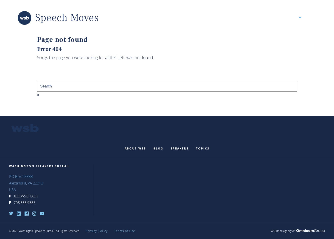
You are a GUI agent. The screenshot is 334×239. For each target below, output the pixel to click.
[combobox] (167, 86)
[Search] (38, 95)
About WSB (135, 148)
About (293, 18)
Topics (202, 148)
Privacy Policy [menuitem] (97, 231)
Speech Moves (67, 18)
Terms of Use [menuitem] (124, 231)
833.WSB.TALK (26, 196)
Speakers (180, 148)
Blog (158, 148)
